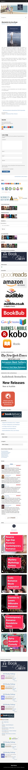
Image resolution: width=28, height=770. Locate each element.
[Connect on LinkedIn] (12, 127)
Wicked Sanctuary (7, 505)
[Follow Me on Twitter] (6, 127)
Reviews (11, 464)
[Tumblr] (10, 183)
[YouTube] (7, 183)
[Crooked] (15, 218)
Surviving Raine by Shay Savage (21, 176)
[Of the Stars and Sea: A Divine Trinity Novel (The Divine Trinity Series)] (8, 239)
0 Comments (14, 23)
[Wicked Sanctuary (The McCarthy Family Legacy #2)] (10, 210)
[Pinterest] (8, 183)
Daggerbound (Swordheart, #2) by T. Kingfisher (11, 422)
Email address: (3, 223)
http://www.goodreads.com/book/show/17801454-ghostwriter (14, 110)
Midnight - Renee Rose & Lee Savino (9, 733)
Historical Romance (4, 456)
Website (3, 160)
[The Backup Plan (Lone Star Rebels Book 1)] (5, 209)
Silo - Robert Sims (5, 722)
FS (5, 675)
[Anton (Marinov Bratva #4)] (5, 239)
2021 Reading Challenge (9, 674)
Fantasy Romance (4, 454)
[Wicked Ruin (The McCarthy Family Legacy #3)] (2, 209)
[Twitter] (3, 183)
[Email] (18, 183)
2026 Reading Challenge (9, 752)
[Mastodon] (15, 183)
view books (15, 680)
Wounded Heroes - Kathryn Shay (8, 727)
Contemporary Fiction (10, 113)
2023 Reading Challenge (9, 694)
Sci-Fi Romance (4, 457)
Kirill (5, 484)
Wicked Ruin (6, 465)
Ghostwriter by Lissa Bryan (9, 22)
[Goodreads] (13, 183)
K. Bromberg (7, 476)
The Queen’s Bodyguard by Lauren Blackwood (11, 424)
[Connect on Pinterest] (8, 127)
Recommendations (4, 451)
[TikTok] (16, 183)
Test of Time (6, 495)
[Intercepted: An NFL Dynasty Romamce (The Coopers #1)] (13, 218)
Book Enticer (14, 765)
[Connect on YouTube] (2, 129)
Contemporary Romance (5, 452)
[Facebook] (2, 183)
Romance (16, 113)
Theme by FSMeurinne (20, 767)
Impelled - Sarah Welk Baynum (7, 724)
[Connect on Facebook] (4, 127)
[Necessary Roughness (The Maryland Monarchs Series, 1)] (10, 239)
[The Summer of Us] (5, 217)
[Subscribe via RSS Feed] (2, 127)
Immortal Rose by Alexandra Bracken (9, 428)
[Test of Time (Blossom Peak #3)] (8, 210)
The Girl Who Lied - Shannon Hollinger (9, 730)
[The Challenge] (15, 239)
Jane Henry (7, 466)
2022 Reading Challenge (9, 684)
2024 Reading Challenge (9, 704)
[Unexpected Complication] (8, 218)
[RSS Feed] (20, 183)
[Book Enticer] (14, 13)
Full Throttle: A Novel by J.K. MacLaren (9, 426)
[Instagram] (5, 183)
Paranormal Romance (5, 453)
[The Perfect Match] (13, 239)
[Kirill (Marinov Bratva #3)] (13, 209)
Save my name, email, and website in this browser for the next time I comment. (13, 166)
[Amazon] (11, 183)
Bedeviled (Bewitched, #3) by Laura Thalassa (10, 430)
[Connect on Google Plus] (10, 127)
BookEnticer (4, 23)
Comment (4, 139)
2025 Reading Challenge (9, 742)
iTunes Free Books (5, 719)
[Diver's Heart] (10, 217)
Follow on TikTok (14, 532)
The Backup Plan (7, 475)
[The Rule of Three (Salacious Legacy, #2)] (15, 209)
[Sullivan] (2, 217)
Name (3, 151)
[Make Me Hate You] (2, 239)
